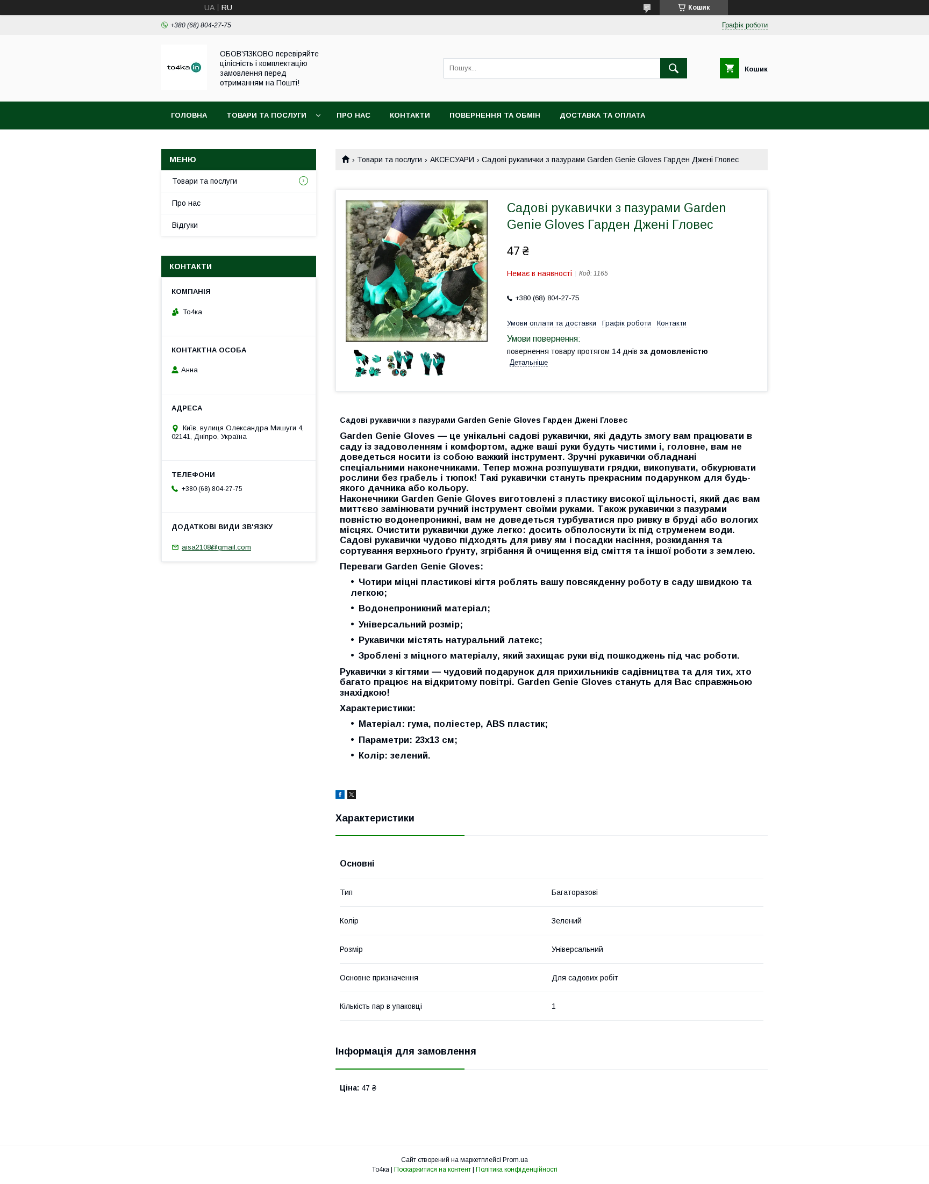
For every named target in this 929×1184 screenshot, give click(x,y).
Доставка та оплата (602, 115)
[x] (351, 796)
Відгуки (185, 225)
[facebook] (340, 796)
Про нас (353, 115)
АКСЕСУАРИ (452, 159)
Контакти (410, 115)
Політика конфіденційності (517, 1169)
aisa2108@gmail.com (216, 547)
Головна (189, 115)
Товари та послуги (266, 115)
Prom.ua (515, 1160)
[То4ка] (184, 87)
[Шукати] (673, 68)
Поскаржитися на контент (432, 1169)
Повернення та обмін (494, 115)
